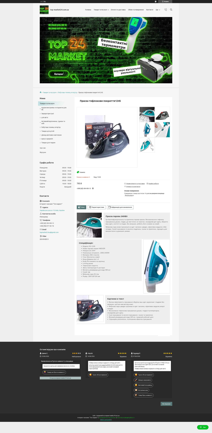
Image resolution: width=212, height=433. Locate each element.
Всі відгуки (166, 404)
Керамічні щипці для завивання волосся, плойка (59, 366)
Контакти (149, 10)
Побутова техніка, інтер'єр (67, 92)
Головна (88, 10)
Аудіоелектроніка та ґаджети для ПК (53, 109)
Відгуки (43, 152)
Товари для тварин (48, 143)
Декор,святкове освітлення (51, 135)
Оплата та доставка (118, 10)
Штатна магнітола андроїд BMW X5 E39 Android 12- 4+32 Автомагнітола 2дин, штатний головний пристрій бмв (106, 366)
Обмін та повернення (136, 10)
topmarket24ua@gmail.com (49, 232)
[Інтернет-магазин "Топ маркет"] (44, 9)
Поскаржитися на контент (107, 417)
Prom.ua (116, 415)
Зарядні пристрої (47, 113)
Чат (204, 427)
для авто (44, 117)
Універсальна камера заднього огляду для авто (104, 363)
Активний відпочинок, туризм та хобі (53, 122)
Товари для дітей (47, 131)
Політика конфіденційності (125, 417)
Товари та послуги (100, 10)
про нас (43, 148)
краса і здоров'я (47, 139)
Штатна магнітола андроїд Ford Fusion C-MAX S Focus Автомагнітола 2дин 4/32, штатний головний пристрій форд (152, 364)
